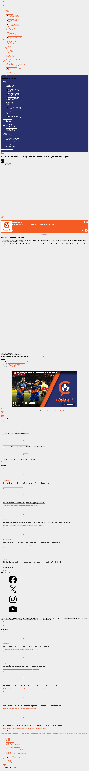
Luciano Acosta (48, 733)
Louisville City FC (4, 734)
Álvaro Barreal (67, 733)
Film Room (8, 49)
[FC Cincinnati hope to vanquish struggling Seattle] (15, 432)
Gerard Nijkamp (10, 734)
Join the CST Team (10, 73)
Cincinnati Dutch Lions (11, 55)
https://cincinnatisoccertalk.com (12, 365)
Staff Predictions (10, 50)
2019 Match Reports (13, 19)
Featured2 (12, 733)
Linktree (5, 60)
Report (63, 733)
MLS (9, 733)
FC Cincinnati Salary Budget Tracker (12, 762)
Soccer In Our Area (8, 52)
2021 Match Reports (13, 21)
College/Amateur (10, 58)
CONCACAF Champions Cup (13, 28)
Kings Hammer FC (10, 54)
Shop (4, 764)
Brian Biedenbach (6, 163)
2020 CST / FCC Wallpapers (15, 36)
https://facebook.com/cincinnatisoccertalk (15, 363)
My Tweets (3, 570)
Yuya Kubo (52, 733)
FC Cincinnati (37, 410)
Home (4, 9)
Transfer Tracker (10, 12)
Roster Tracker (7, 38)
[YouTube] (13, 613)
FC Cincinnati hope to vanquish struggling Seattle (16, 433)
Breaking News (10, 11)
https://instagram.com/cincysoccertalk (14, 364)
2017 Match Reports (13, 16)
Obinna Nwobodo (19, 734)
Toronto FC (71, 410)
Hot (8, 733)
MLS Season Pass (7, 46)
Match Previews (10, 27)
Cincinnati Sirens (10, 56)
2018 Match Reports (13, 18)
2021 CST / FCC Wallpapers (15, 37)
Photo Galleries (10, 33)
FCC (73, 733)
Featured (43, 410)
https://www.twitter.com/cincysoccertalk (19, 361)
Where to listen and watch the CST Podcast (17, 45)
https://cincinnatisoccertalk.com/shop (36, 356)
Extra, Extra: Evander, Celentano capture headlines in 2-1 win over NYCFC (22, 459)
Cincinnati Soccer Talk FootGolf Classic (16, 64)
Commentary (9, 51)
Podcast (5, 40)
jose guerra (47, 410)
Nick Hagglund (76, 733)
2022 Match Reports (13, 23)
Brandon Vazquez (43, 733)
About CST (8, 72)
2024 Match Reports (13, 25)
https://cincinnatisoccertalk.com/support (18, 366)
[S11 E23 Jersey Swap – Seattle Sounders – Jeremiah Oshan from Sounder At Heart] (15, 445)
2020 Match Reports (13, 20)
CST (33, 410)
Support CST (6, 61)
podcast (23, 733)
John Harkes (14, 734)
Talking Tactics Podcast (12, 41)
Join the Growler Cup (11, 67)
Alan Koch (32, 733)
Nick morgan (59, 410)
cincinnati (25, 733)
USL (20, 733)
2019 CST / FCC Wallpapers (15, 34)
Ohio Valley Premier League (13, 59)
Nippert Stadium (56, 733)
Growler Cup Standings (14, 68)
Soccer (84, 733)
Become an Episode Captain (13, 65)
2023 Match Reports (13, 24)
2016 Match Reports (13, 15)
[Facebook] (13, 584)
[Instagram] (13, 603)
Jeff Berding (71, 733)
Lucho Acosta (36, 733)
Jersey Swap (9, 42)
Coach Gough (29, 410)
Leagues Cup (9, 29)
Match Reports (9, 14)
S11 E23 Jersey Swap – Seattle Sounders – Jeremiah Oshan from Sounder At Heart (24, 446)
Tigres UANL (65, 410)
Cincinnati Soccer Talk (20, 410)
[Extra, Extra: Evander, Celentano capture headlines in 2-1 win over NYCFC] (15, 458)
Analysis (5, 47)
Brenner (60, 733)
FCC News (5, 10)
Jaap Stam (39, 733)
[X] (13, 594)
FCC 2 (7, 32)
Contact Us (6, 69)
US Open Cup (9, 30)
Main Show (52, 410)
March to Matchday (13, 43)
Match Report (81, 733)
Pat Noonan (29, 733)
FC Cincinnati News (8, 738)
